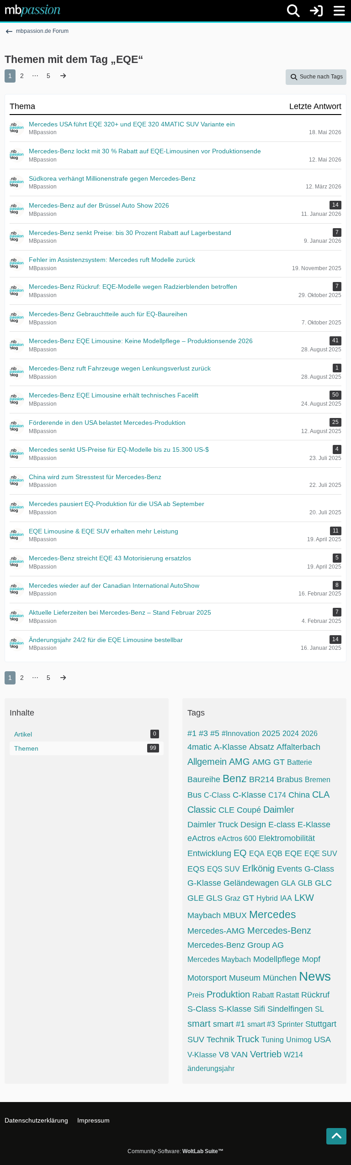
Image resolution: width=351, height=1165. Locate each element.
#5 (214, 733)
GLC (323, 883)
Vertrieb (266, 1054)
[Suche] (293, 11)
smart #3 (261, 1024)
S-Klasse (234, 1008)
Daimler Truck (212, 824)
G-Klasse (204, 883)
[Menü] (339, 11)
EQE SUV (320, 853)
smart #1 (229, 1024)
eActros (201, 838)
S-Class (201, 1008)
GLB (305, 883)
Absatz (261, 747)
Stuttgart (320, 1024)
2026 (309, 733)
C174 (277, 795)
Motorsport (207, 977)
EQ (240, 853)
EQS (196, 868)
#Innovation (241, 733)
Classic (201, 810)
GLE (195, 898)
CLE (226, 810)
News (315, 976)
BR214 (261, 779)
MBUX (235, 915)
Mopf (311, 959)
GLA (288, 883)
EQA (257, 853)
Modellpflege (276, 959)
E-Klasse (314, 824)
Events (289, 868)
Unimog (299, 1040)
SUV (195, 1039)
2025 (271, 733)
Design (253, 824)
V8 (224, 1054)
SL (319, 1009)
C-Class (217, 795)
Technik (220, 1039)
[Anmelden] (316, 10)
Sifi (259, 1008)
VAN (239, 1054)
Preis (195, 995)
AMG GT (268, 762)
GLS (214, 898)
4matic (199, 747)
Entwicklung (209, 853)
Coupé (249, 810)
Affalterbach (298, 747)
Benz (235, 778)
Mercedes (272, 914)
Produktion (228, 994)
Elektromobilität (287, 838)
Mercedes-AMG (216, 930)
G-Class (319, 868)
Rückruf (315, 994)
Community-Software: (175, 1151)
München (280, 977)
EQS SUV (223, 869)
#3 (203, 733)
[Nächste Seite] (63, 76)
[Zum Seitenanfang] (336, 1136)
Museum (245, 977)
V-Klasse (202, 1055)
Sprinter (290, 1024)
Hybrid (267, 898)
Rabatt (263, 995)
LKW (304, 898)
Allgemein (207, 762)
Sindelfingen (290, 1008)
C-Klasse (249, 794)
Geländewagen (251, 883)
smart (199, 1024)
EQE (293, 853)
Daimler (278, 810)
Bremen (317, 780)
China (299, 794)
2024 (290, 733)
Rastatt (287, 995)
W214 (293, 1055)
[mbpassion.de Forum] (33, 10)
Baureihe (203, 779)
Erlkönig (258, 868)
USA (322, 1039)
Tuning (272, 1040)
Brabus (290, 779)
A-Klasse (230, 747)
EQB (274, 853)
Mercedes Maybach (219, 959)
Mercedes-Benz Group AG (235, 945)
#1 (192, 733)
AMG (239, 762)
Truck (248, 1039)
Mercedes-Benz (279, 930)
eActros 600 (237, 838)
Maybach (204, 915)
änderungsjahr (210, 1068)
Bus (194, 794)
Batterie (299, 762)
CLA (321, 794)
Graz (232, 898)
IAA (286, 898)
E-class (281, 824)
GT (248, 898)
